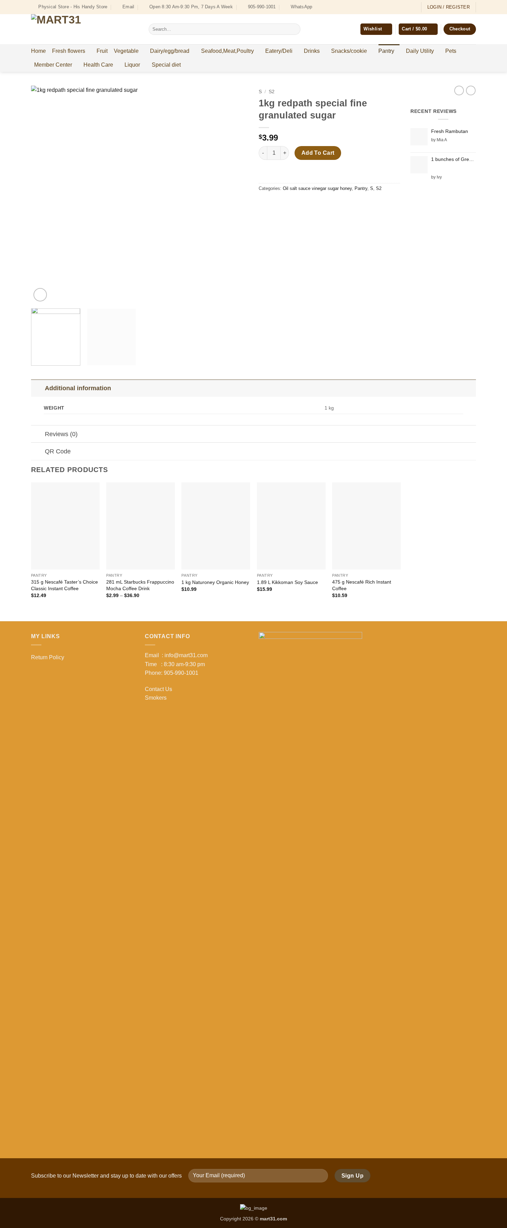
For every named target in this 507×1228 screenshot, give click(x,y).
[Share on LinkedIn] (314, 204)
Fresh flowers (68, 51)
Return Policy (47, 657)
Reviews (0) (61, 434)
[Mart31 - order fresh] (84, 29)
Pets (450, 51)
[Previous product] (471, 90)
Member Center (53, 65)
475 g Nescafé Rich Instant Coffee (361, 585)
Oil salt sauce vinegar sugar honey (317, 188)
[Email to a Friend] (290, 204)
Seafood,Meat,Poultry (227, 51)
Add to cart (318, 153)
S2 (272, 91)
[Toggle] (37, 388)
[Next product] (459, 90)
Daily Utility (420, 51)
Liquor (132, 65)
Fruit (102, 51)
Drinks (312, 51)
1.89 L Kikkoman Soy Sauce (287, 582)
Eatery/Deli (278, 51)
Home (38, 51)
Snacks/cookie (349, 51)
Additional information (78, 388)
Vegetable (126, 51)
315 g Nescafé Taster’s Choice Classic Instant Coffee (64, 585)
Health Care (98, 65)
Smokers (156, 698)
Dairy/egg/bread (169, 51)
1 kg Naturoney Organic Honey (215, 582)
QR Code (58, 451)
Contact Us (158, 689)
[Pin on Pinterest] (302, 204)
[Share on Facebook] (265, 204)
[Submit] (293, 29)
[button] (418, 29)
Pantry (386, 51)
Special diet (166, 65)
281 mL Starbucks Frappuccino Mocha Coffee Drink (140, 585)
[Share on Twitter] (277, 204)
